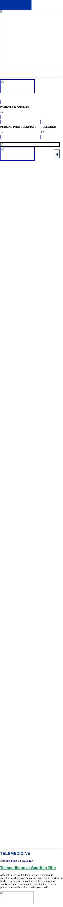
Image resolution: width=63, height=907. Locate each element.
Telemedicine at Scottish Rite (28, 867)
